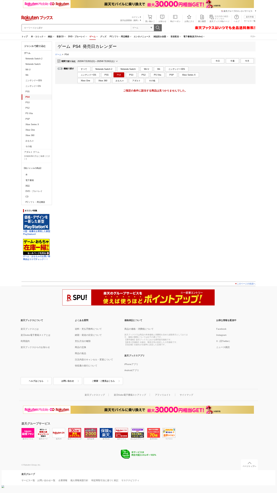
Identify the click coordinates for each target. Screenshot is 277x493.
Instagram (221, 335)
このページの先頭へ (246, 284)
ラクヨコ (168, 439)
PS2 (27, 108)
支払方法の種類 (83, 341)
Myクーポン (175, 21)
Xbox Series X (32, 124)
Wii (26, 75)
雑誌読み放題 (160, 36)
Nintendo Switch (33, 64)
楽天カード (43, 439)
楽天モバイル (28, 439)
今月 (247, 61)
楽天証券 (90, 439)
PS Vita (29, 113)
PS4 (27, 97)
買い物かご (150, 21)
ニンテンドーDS (33, 86)
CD (26, 196)
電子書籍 (29, 180)
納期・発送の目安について (88, 335)
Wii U (27, 69)
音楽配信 (175, 36)
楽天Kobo (153, 439)
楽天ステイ (121, 439)
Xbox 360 (29, 135)
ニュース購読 (223, 347)
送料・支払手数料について (88, 329)
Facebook (221, 329)
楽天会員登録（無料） (129, 20)
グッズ (103, 36)
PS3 (27, 102)
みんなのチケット (137, 439)
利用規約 (25, 341)
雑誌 (50, 36)
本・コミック (37, 36)
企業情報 (62, 480)
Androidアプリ (131, 370)
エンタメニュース (142, 36)
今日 (218, 61)
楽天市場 (250, 17)
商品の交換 (80, 347)
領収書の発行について (86, 365)
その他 (28, 146)
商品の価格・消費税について (139, 329)
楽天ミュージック (75, 439)
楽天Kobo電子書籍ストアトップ (130, 395)
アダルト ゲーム (31, 152)
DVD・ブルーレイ (76, 36)
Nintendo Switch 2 (33, 58)
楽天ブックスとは (30, 329)
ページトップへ (249, 466)
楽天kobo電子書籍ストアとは (35, 335)
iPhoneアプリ (131, 364)
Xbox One (30, 130)
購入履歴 (202, 21)
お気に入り (189, 21)
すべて (84, 69)
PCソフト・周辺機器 (119, 36)
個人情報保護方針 (79, 480)
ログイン (135, 17)
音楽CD (60, 36)
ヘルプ (236, 21)
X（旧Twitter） (223, 341)
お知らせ (162, 21)
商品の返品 (80, 353)
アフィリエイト (163, 395)
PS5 (27, 91)
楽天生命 (106, 439)
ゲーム (92, 36)
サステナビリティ (130, 480)
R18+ (253, 36)
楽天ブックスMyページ (219, 21)
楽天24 (58, 439)
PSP (27, 119)
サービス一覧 (250, 21)
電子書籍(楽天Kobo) (192, 36)
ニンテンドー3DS (33, 80)
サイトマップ (186, 395)
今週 (232, 61)
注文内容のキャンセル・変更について (94, 359)
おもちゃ (29, 141)
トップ (24, 36)
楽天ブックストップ (95, 395)
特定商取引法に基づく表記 (104, 480)
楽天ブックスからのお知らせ (35, 347)
